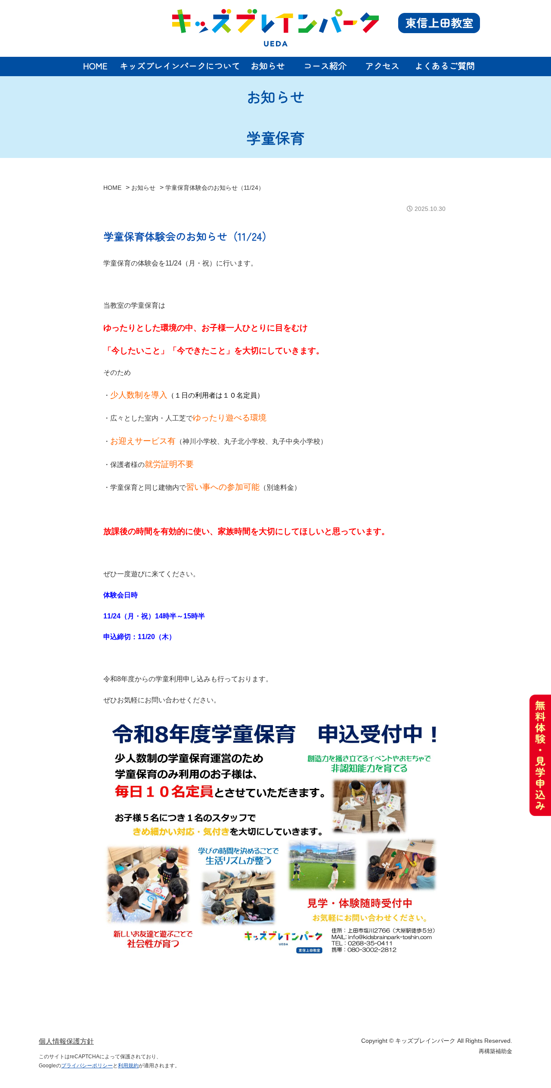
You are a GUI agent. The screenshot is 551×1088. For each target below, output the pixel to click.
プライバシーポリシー (87, 1066)
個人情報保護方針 (66, 1041)
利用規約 (128, 1066)
